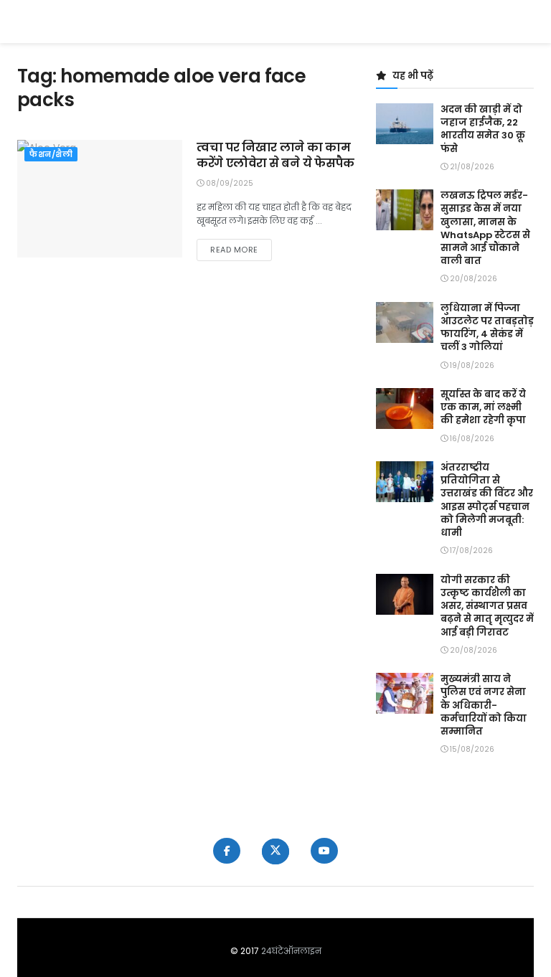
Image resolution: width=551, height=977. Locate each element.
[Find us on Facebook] (226, 851)
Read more (241, 249)
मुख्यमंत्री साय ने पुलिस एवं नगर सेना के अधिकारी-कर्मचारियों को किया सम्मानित (484, 705)
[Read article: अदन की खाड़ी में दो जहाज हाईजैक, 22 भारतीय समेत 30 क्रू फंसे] (404, 123)
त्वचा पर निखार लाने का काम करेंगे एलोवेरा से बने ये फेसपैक (275, 155)
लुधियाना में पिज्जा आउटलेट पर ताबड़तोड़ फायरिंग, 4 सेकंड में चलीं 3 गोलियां (487, 327)
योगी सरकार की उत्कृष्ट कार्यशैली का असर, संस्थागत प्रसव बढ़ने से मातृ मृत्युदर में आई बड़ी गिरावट (487, 606)
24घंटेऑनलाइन (291, 951)
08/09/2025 (228, 183)
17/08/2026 (470, 550)
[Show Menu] (527, 21)
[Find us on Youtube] (324, 851)
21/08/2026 (471, 166)
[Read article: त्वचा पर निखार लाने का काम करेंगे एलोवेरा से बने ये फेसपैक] (99, 199)
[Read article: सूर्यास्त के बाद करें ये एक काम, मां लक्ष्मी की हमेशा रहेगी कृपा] (404, 408)
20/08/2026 (472, 278)
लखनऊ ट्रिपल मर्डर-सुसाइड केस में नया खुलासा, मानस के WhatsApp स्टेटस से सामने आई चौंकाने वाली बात (485, 228)
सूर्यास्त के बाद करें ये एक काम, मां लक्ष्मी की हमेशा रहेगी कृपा (483, 407)
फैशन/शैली (50, 154)
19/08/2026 (471, 365)
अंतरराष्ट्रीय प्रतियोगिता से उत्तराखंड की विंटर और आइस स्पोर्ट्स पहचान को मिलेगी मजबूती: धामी (487, 500)
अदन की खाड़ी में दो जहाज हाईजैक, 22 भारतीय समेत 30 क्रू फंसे (483, 129)
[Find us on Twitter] (275, 851)
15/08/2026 (471, 749)
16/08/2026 (471, 438)
